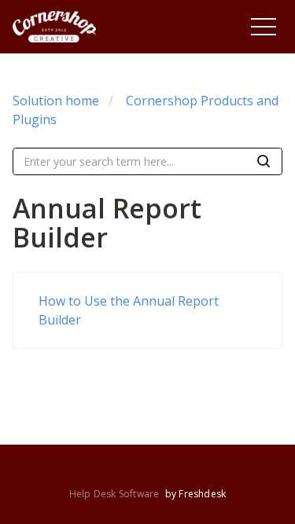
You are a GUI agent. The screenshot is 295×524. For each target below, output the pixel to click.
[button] (263, 27)
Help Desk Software (115, 493)
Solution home (56, 100)
